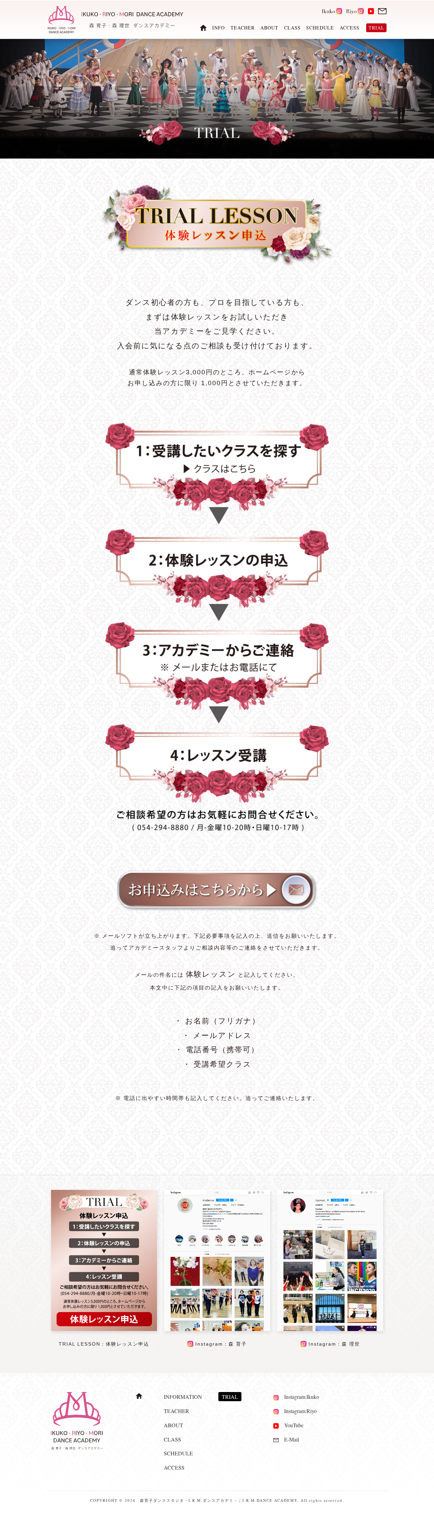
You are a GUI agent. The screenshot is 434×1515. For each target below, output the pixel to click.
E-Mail (289, 1439)
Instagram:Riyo (298, 1410)
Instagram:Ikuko (299, 1396)
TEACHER (243, 28)
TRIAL (230, 1396)
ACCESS (349, 28)
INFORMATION (183, 1396)
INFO (218, 28)
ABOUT (269, 28)
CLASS (292, 28)
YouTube (291, 1425)
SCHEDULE (320, 28)
